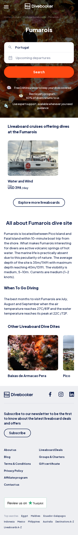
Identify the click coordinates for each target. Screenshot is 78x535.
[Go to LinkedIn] (71, 395)
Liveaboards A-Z (13, 527)
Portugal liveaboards (34, 17)
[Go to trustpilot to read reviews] (39, 502)
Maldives (35, 515)
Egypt (24, 515)
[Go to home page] (39, 6)
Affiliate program (16, 477)
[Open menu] (6, 6)
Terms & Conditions (17, 463)
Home (7, 17)
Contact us (11, 484)
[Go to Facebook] (50, 395)
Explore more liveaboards (39, 202)
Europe (17, 17)
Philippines (34, 521)
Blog (7, 456)
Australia (48, 521)
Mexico (21, 521)
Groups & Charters (52, 456)
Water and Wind (20, 181)
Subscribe (17, 433)
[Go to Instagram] (60, 395)
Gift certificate (49, 463)
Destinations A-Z (64, 521)
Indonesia (9, 521)
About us (10, 449)
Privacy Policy (13, 470)
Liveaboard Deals (51, 449)
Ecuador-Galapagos (54, 515)
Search (39, 72)
